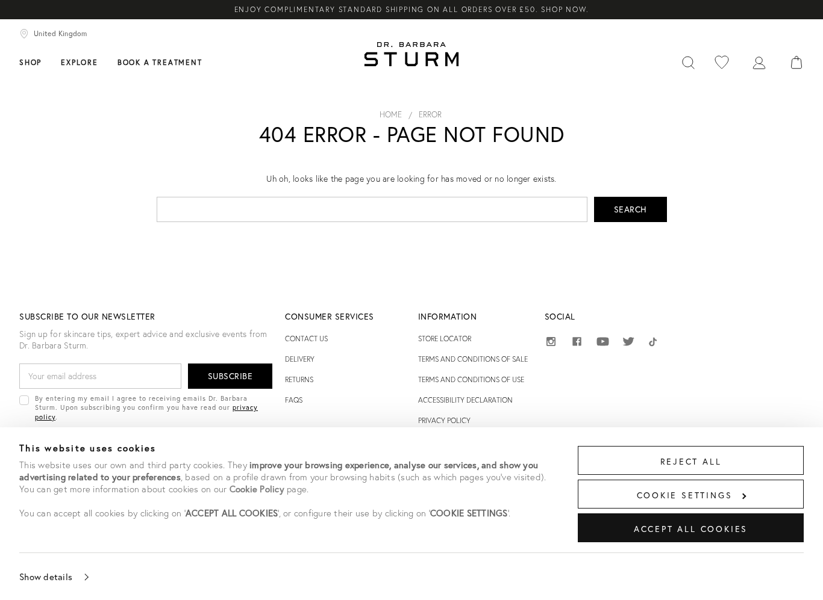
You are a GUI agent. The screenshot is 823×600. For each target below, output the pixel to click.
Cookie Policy (257, 489)
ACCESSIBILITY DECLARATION (465, 399)
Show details (45, 577)
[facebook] (577, 343)
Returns (299, 379)
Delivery (299, 358)
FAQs (293, 399)
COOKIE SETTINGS (685, 495)
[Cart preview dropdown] (796, 61)
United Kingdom (60, 33)
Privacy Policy (444, 420)
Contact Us (306, 338)
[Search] (688, 61)
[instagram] (551, 343)
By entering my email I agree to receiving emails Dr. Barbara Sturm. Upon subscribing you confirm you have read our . (146, 407)
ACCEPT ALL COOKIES (691, 528)
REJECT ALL (691, 461)
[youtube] (602, 342)
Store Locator (444, 338)
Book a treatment (159, 62)
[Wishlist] (722, 61)
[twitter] (628, 343)
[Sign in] (759, 61)
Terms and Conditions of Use (471, 379)
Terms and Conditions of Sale (473, 358)
